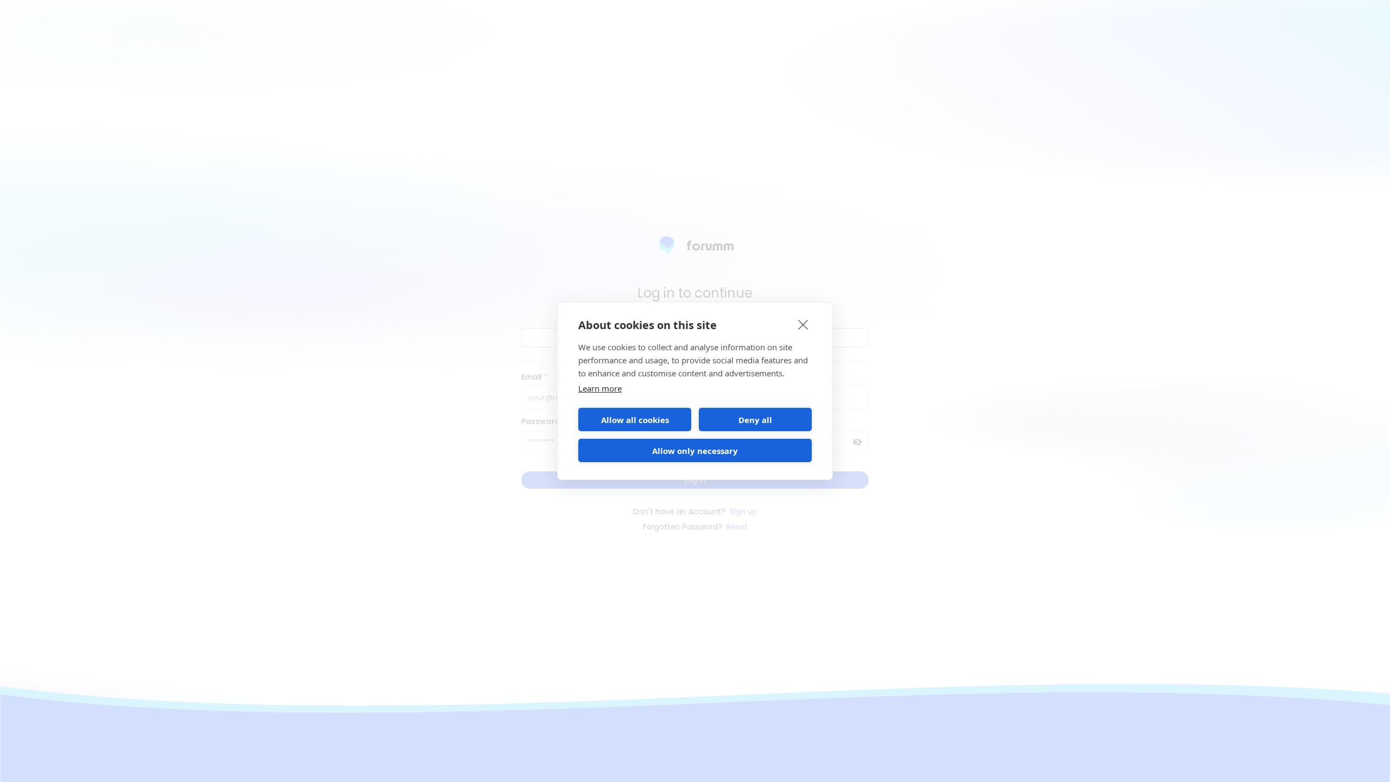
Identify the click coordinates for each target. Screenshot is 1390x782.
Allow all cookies (635, 419)
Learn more (600, 388)
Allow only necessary (695, 450)
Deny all (755, 419)
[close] (803, 324)
